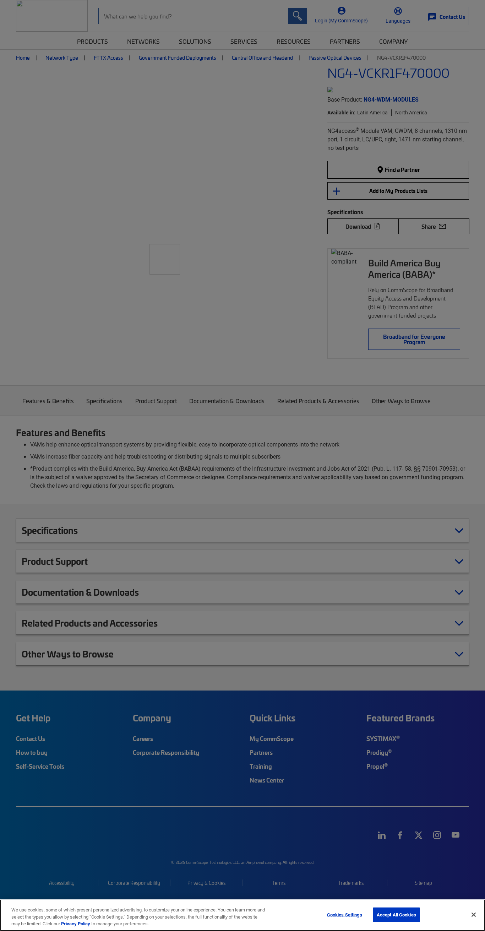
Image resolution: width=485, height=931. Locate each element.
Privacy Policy (75, 923)
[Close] (473, 914)
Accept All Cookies (396, 914)
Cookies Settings (344, 914)
